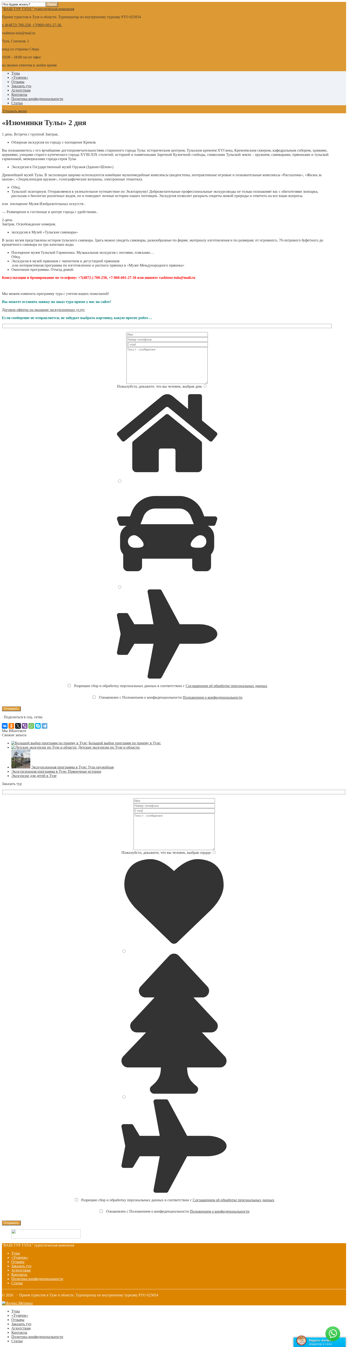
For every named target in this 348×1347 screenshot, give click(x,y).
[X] (18, 726)
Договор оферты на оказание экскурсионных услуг (43, 310)
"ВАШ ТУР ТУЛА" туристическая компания (38, 9)
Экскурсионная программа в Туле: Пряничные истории (56, 771)
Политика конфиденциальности (37, 99)
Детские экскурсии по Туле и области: (109, 747)
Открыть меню (14, 111)
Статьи (17, 103)
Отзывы (17, 82)
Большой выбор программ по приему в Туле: (125, 743)
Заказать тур (21, 86)
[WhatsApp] (31, 726)
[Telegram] (44, 726)
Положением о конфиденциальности (212, 697)
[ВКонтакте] (5, 726)
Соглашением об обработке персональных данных (226, 686)
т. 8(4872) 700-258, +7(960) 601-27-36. (32, 25)
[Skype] (38, 726)
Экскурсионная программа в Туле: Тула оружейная (72, 767)
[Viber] (24, 726)
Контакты (19, 94)
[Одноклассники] (11, 726)
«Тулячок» (19, 77)
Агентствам (21, 90)
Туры (15, 73)
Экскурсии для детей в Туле (34, 776)
